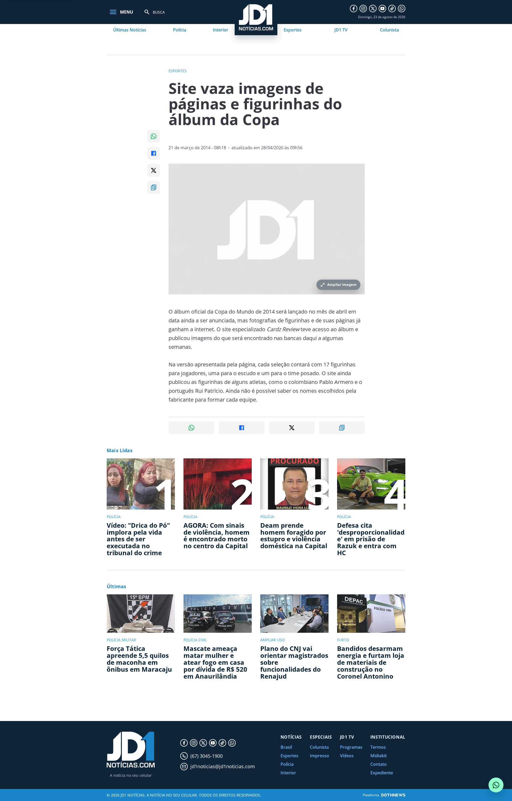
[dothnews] (393, 795)
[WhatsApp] (401, 8)
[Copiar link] (153, 187)
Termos (378, 747)
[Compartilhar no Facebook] (153, 153)
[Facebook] (353, 8)
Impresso (319, 756)
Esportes (293, 30)
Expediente (381, 773)
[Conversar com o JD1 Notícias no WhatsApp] (496, 785)
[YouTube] (382, 8)
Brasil (286, 747)
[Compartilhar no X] (153, 170)
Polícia (179, 30)
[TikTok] (392, 8)
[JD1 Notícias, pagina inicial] (131, 750)
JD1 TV (340, 30)
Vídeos (347, 756)
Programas (351, 747)
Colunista (389, 30)
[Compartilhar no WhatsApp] (153, 136)
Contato (378, 764)
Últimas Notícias (129, 30)
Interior (220, 30)
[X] (373, 8)
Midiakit (378, 756)
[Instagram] (363, 8)
